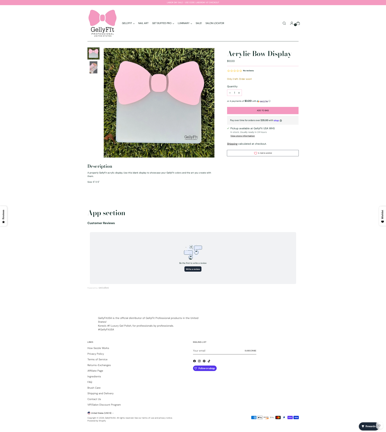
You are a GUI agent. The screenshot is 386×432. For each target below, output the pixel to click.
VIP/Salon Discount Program (104, 404)
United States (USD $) (101, 413)
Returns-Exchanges (99, 365)
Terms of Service (97, 359)
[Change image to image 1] (93, 53)
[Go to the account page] (291, 23)
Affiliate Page (95, 370)
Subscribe (250, 350)
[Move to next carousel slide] (296, 303)
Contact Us (94, 399)
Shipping (232, 144)
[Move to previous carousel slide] (289, 303)
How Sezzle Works (98, 348)
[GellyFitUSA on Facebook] (195, 362)
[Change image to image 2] (93, 67)
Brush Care (94, 387)
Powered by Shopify (96, 420)
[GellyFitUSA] (102, 23)
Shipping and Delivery (100, 393)
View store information (242, 135)
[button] (263, 101)
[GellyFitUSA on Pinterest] (204, 362)
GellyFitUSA (110, 418)
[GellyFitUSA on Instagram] (199, 362)
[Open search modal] (284, 23)
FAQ (89, 382)
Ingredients (94, 376)
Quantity (232, 86)
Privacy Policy (95, 353)
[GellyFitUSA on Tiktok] (209, 362)
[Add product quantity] (239, 93)
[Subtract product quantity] (230, 93)
